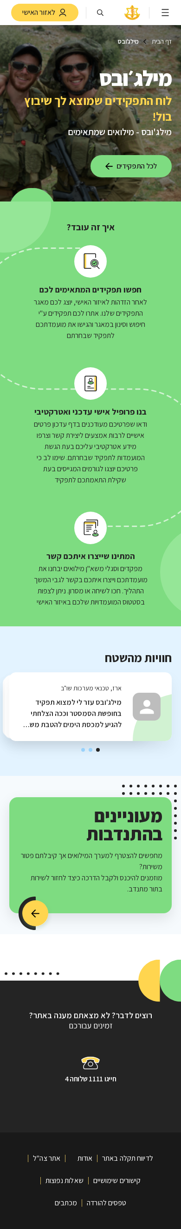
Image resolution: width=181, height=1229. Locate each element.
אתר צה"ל (46, 1158)
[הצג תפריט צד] (165, 12)
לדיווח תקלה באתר (127, 1158)
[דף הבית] (132, 19)
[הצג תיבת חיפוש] (100, 12)
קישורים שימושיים (117, 1180)
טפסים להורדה (106, 1203)
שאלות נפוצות (64, 1180)
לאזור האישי (38, 12)
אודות (85, 1158)
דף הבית (162, 41)
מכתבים (66, 1203)
